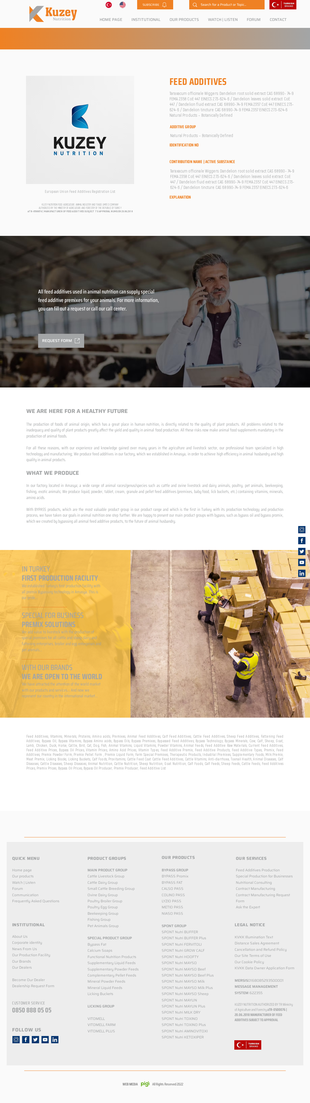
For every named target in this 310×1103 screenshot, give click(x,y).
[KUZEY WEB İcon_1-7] (301, 551)
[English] (123, 4)
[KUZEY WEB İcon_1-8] (301, 540)
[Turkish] (109, 4)
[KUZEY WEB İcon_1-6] (301, 529)
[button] (155, 4)
